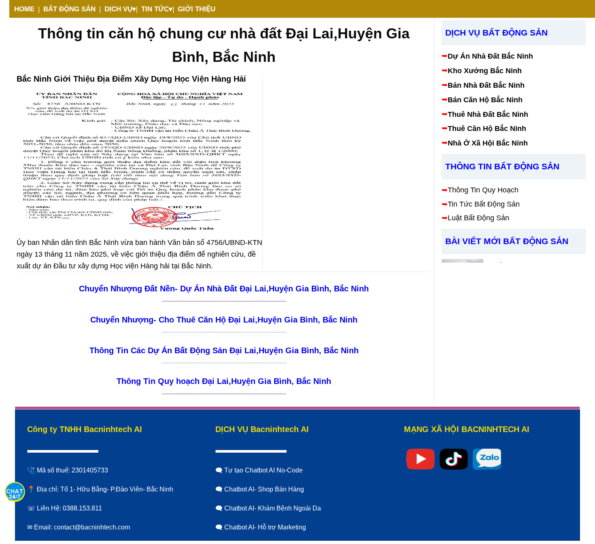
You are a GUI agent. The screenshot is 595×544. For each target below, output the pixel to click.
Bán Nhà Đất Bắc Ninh (486, 85)
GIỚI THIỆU (196, 9)
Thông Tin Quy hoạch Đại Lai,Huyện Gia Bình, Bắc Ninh (224, 381)
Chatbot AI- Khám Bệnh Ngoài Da (272, 508)
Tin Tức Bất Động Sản (484, 204)
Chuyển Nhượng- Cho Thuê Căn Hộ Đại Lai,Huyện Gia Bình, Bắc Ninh (223, 319)
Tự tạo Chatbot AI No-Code (263, 470)
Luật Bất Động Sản (478, 218)
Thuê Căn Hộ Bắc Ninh (487, 129)
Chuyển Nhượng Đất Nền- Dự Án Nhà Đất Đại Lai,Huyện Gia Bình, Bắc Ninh (224, 288)
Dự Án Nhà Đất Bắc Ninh (490, 57)
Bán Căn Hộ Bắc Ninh (485, 100)
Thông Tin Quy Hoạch (483, 190)
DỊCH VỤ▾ (120, 9)
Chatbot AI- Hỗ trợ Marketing (265, 527)
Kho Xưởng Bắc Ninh (485, 71)
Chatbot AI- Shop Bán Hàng (264, 489)
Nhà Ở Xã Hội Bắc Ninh (488, 143)
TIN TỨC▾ (156, 9)
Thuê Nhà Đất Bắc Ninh (488, 114)
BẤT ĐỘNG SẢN (69, 9)
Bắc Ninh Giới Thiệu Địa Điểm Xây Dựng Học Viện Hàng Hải (131, 78)
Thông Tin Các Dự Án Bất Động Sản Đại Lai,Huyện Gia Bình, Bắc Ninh (224, 350)
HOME (24, 9)
